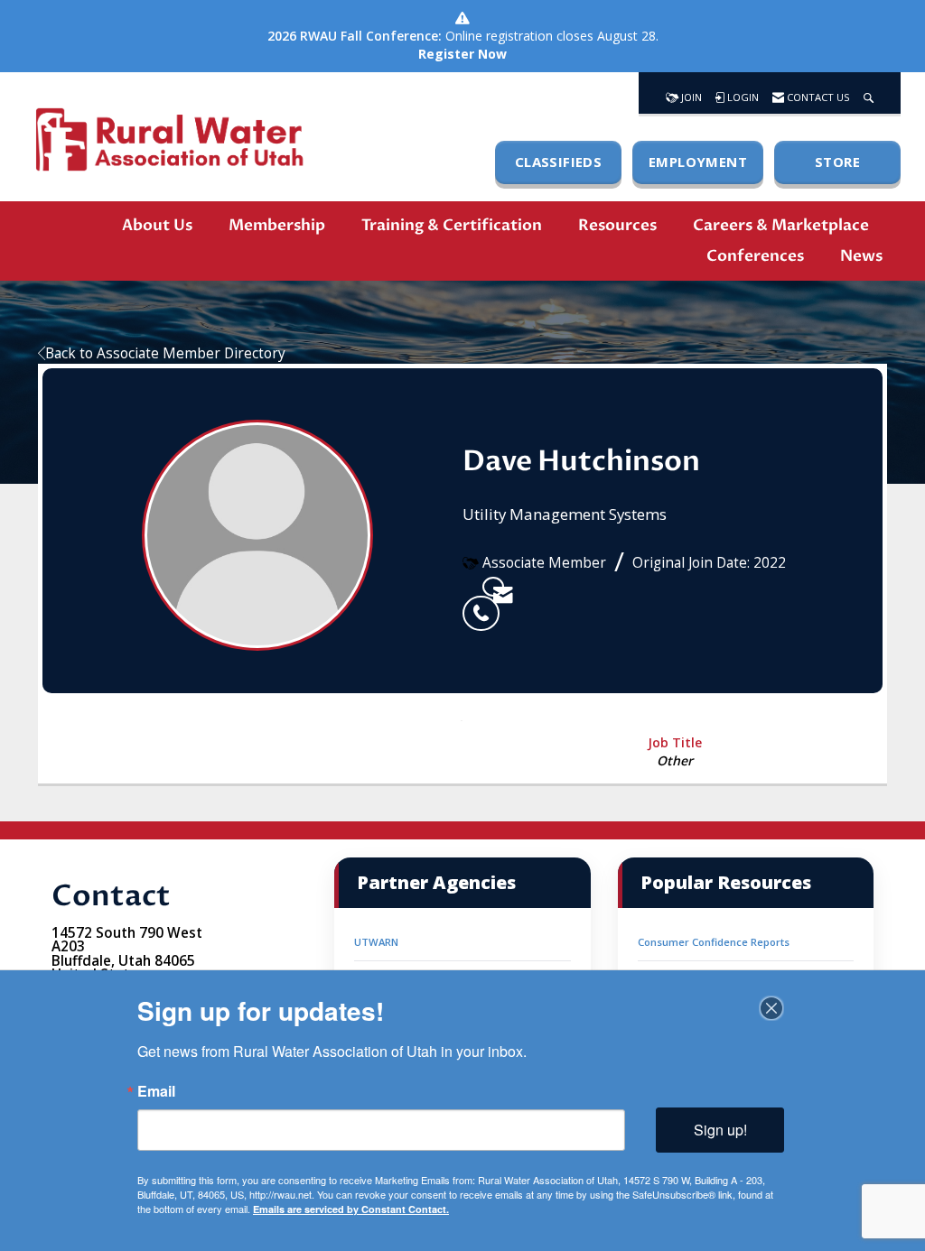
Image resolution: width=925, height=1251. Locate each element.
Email (156, 1091)
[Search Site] (869, 93)
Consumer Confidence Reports (714, 942)
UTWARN (376, 942)
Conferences (755, 256)
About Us (157, 225)
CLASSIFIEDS (558, 162)
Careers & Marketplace (781, 225)
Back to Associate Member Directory (165, 353)
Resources (617, 225)
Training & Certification (451, 225)
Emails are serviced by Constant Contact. (351, 1209)
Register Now (462, 53)
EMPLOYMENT (698, 162)
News (861, 256)
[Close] (771, 1008)
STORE (837, 162)
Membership (277, 225)
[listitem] (472, 587)
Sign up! (720, 1129)
